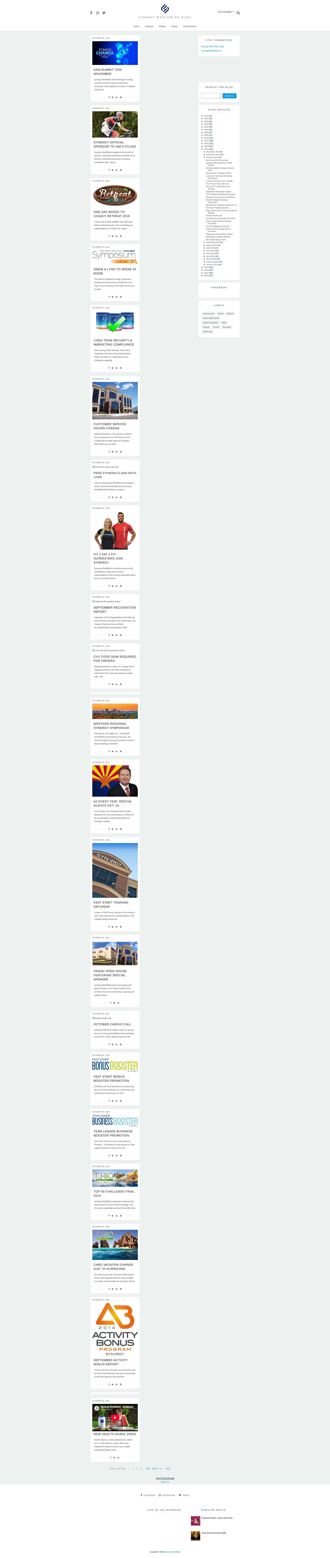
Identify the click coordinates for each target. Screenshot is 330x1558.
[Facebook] (109, 97)
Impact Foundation (210, 323)
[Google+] (117, 97)
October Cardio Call (112, 1024)
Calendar (149, 26)
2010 (206, 276)
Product (216, 327)
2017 (206, 141)
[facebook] (93, 12)
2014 (206, 149)
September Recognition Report (218, 192)
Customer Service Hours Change (219, 181)
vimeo (185, 1495)
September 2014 (213, 242)
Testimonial (207, 332)
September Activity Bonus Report (219, 234)
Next (155, 1469)
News (224, 323)
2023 (206, 124)
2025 (206, 118)
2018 (206, 138)
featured (230, 314)
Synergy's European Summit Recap (220, 197)
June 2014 (211, 251)
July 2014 (210, 248)
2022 (206, 127)
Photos (162, 26)
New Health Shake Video (115, 1434)
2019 (206, 135)
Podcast (206, 327)
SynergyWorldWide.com (211, 51)
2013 (206, 267)
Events (220, 314)
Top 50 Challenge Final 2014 (217, 226)
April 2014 (210, 256)
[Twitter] (112, 97)
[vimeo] (105, 12)
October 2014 (212, 157)
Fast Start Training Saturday (217, 208)
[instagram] (99, 12)
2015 (206, 146)
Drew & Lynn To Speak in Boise (218, 173)
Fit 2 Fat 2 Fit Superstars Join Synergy (108, 558)
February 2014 (212, 262)
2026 (206, 116)
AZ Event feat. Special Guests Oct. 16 (221, 205)
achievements (208, 314)
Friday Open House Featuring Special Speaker (110, 975)
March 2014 (211, 259)
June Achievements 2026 (214, 1533)
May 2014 (210, 253)
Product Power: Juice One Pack (217, 1518)
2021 (206, 130)
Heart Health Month (211, 318)
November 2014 (213, 155)
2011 (206, 273)
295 (148, 1469)
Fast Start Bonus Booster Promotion (220, 218)
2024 (206, 121)
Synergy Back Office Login (212, 46)
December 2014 (213, 152)
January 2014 (212, 264)
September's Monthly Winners (218, 237)
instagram (168, 1495)
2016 (206, 143)
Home (136, 26)
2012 (206, 270)
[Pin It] (121, 97)
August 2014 (211, 245)
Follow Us (165, 1482)
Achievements (189, 26)
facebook (149, 1495)
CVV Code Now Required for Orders (220, 194)
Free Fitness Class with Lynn (217, 184)
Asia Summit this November (217, 160)
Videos (174, 26)
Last (168, 1469)
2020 (206, 132)
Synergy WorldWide (172, 1552)
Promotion (227, 327)
